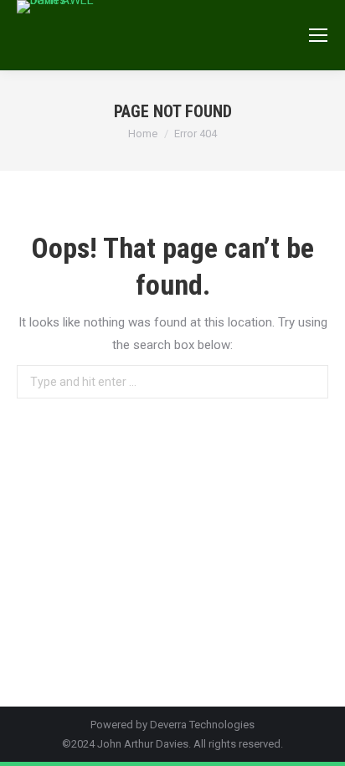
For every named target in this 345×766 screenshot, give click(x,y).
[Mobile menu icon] (318, 35)
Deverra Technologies (202, 724)
